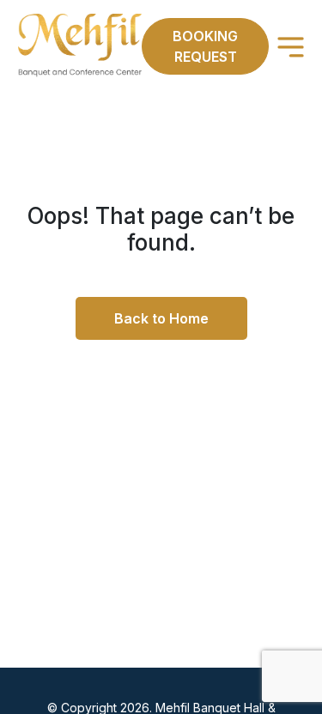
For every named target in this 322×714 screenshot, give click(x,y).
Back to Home (161, 318)
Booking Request (205, 46)
